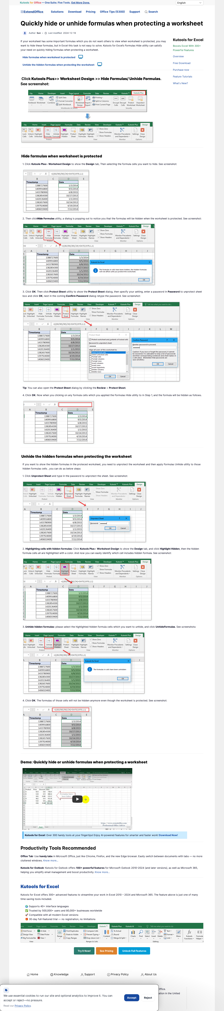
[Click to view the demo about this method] (79, 57)
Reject (148, 997)
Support (134, 11)
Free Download (181, 63)
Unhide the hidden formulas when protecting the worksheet (58, 64)
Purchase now (181, 69)
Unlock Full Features (134, 950)
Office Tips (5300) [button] (112, 11)
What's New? (180, 83)
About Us (150, 974)
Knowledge (61, 974)
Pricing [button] (90, 11)
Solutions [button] (57, 11)
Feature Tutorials (182, 76)
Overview (178, 56)
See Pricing (106, 950)
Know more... (50, 860)
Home (34, 974)
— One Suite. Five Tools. (55, 2)
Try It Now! (84, 950)
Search (153, 11)
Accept (131, 997)
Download (74, 11)
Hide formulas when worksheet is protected (49, 57)
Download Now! (168, 835)
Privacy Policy (120, 974)
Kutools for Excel (40, 886)
